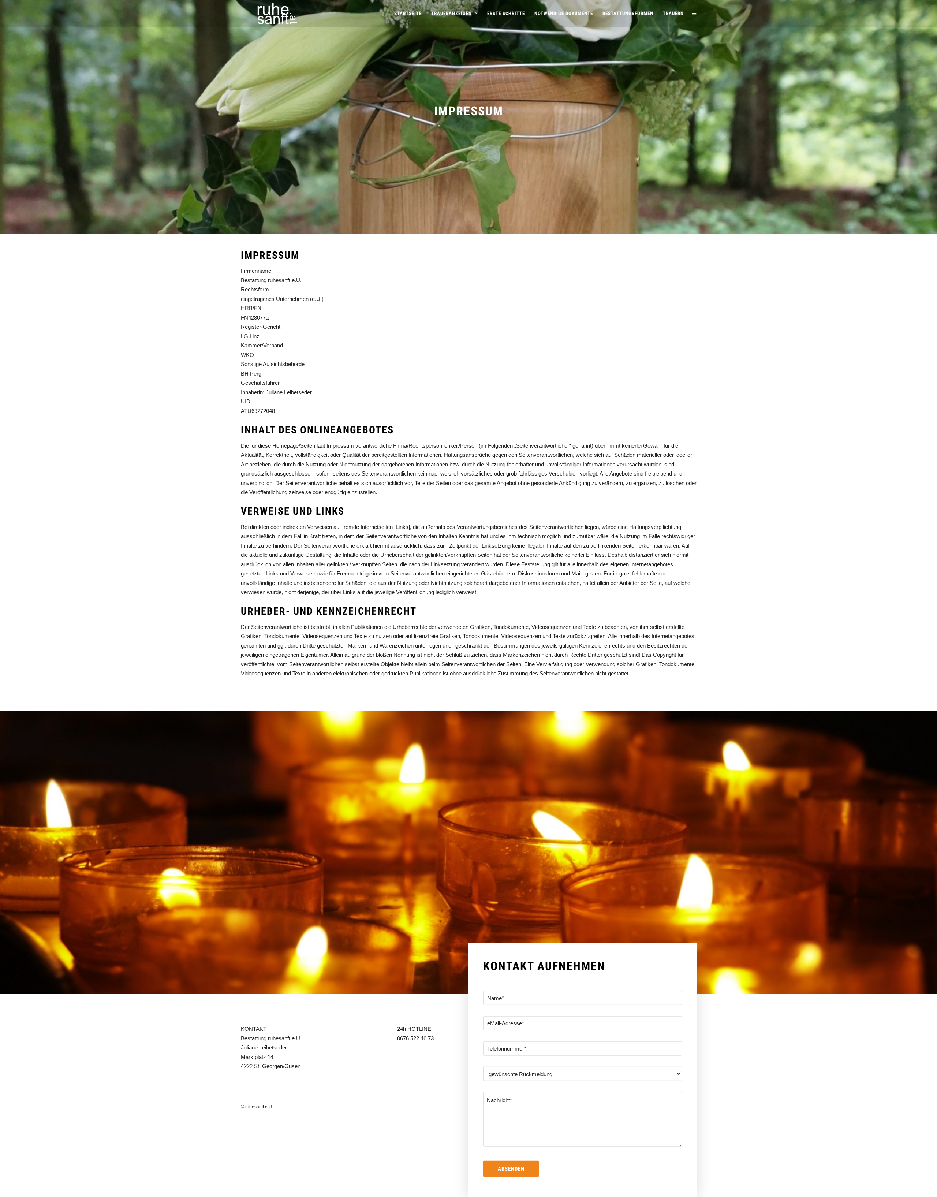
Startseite (408, 13)
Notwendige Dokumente (563, 13)
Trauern (673, 13)
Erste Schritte (506, 13)
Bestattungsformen (627, 13)
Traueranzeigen (451, 13)
